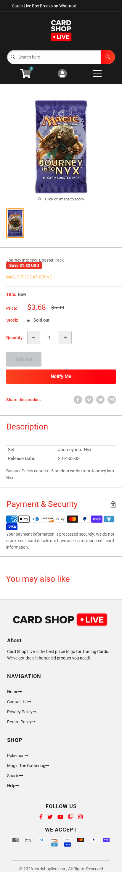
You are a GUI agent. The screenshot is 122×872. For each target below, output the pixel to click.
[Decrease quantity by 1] (34, 337)
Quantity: (15, 337)
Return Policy (19, 721)
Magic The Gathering (26, 765)
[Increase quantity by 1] (65, 337)
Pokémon (16, 755)
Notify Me (61, 376)
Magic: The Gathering (29, 277)
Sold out (24, 359)
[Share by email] (111, 400)
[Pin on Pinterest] (89, 400)
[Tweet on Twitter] (100, 400)
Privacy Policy (20, 711)
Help (11, 785)
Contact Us (17, 701)
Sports (13, 775)
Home (12, 691)
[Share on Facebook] (78, 400)
